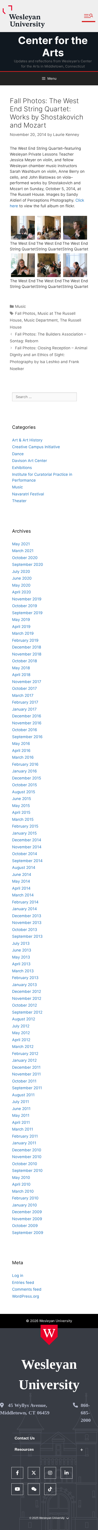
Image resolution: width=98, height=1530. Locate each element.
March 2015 (23, 819)
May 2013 (21, 957)
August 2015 (23, 792)
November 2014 (26, 847)
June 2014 (21, 874)
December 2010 (26, 1150)
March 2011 (22, 1129)
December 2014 (26, 840)
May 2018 (21, 668)
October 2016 (24, 730)
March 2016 (23, 757)
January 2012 (24, 1060)
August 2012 (23, 1019)
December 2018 (26, 647)
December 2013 (26, 916)
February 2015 (25, 826)
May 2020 (21, 585)
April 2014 (21, 888)
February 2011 (25, 1136)
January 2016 (24, 771)
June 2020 (22, 578)
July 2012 (20, 1026)
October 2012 (24, 1005)
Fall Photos (25, 313)
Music (20, 306)
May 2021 (21, 544)
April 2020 (21, 592)
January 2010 (24, 1205)
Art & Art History (27, 440)
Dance (18, 454)
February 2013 (25, 977)
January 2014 (24, 909)
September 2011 (27, 1088)
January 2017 (24, 709)
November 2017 (26, 681)
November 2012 (26, 998)
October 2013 (24, 929)
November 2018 (26, 654)
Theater (19, 501)
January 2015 (24, 833)
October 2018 (24, 661)
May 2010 (21, 1177)
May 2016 (21, 743)
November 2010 (26, 1156)
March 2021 (23, 550)
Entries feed (23, 1282)
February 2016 (25, 764)
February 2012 (25, 1053)
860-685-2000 (86, 1412)
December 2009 (27, 1212)
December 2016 (26, 716)
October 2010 (24, 1163)
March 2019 (23, 633)
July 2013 (21, 943)
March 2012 (23, 1046)
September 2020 (27, 564)
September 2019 (27, 613)
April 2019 (21, 626)
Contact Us (25, 1438)
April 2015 (21, 812)
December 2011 (26, 1067)
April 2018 (21, 674)
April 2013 (21, 964)
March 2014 (23, 895)
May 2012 (21, 1033)
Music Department (41, 320)
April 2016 (21, 750)
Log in (17, 1275)
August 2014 (23, 867)
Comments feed (26, 1289)
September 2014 (27, 860)
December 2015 (26, 778)
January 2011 (24, 1143)
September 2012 (27, 1012)
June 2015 (21, 798)
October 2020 (25, 557)
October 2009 (25, 1225)
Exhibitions (22, 467)
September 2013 (27, 936)
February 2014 (25, 902)
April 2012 (21, 1040)
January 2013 (24, 984)
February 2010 (25, 1198)
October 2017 (24, 688)
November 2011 (26, 1074)
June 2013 (21, 950)
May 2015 (21, 805)
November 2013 (26, 922)
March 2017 (23, 695)
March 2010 (23, 1191)
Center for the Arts (53, 46)
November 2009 (27, 1219)
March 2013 (23, 971)
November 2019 (26, 599)
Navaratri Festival (28, 494)
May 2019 (21, 619)
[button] (88, 16)
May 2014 (21, 881)
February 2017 (25, 702)
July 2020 (21, 571)
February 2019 (25, 640)
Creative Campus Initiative (36, 447)
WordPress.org (25, 1296)
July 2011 (20, 1101)
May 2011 (20, 1115)
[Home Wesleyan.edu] (49, 1335)
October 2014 (24, 853)
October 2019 (24, 606)
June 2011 (21, 1108)
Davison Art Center (29, 460)
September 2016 (27, 737)
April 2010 (21, 1184)
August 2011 (23, 1095)
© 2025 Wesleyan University (46, 1518)
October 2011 (24, 1081)
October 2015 (24, 785)
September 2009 (27, 1232)
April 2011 (21, 1122)
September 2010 (27, 1170)
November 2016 (26, 723)
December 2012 (26, 991)
